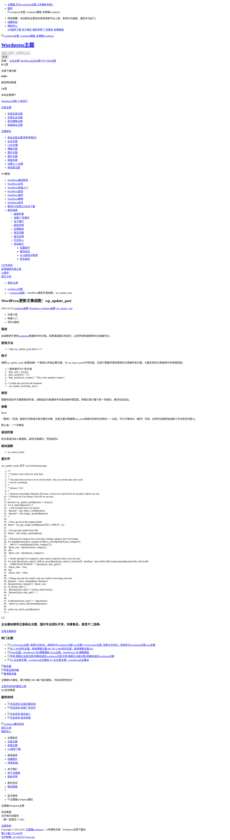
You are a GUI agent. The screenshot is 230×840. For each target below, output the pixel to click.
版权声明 (38, 29)
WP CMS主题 (48, 60)
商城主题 (13, 160)
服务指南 (13, 210)
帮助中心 (13, 26)
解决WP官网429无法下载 (21, 206)
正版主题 (6, 107)
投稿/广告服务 (21, 217)
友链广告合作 (28, 707)
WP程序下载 (14, 29)
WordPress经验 (15, 191)
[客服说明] (12, 724)
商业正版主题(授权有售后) (22, 137)
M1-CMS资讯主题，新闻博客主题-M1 (72, 648)
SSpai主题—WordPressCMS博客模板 (69, 652)
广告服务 (48, 29)
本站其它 (19, 244)
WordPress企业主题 (30, 60)
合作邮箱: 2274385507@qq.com (18, 837)
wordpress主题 (15, 289)
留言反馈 (19, 236)
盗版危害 (19, 214)
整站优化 (25, 251)
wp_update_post (64, 308)
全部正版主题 (15, 113)
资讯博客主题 (15, 121)
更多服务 (25, 259)
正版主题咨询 (28, 704)
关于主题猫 (14, 773)
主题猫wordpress (34, 829)
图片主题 (13, 156)
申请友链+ (13, 763)
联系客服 (13, 786)
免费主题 (13, 745)
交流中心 (19, 240)
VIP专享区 (7, 265)
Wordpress (34, 308)
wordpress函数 (17, 293)
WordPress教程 (15, 199)
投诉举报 (25, 717)
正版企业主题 (15, 117)
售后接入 (25, 714)
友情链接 (59, 29)
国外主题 (13, 152)
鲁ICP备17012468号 (12, 833)
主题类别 (6, 131)
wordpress (24, 336)
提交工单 (6, 276)
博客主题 (13, 148)
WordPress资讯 (15, 202)
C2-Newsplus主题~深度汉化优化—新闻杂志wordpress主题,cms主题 (119, 645)
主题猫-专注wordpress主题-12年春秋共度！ (31, 4)
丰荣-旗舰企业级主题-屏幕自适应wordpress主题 (88, 656)
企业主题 (14, 60)
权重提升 (25, 247)
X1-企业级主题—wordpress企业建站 (69, 660)
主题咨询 (6, 825)
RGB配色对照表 (29, 255)
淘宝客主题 (14, 167)
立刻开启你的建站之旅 (13, 686)
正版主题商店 (8, 631)
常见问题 (19, 232)
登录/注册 (13, 283)
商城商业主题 (15, 125)
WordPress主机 (15, 184)
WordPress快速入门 (18, 187)
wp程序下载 (14, 749)
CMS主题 (13, 145)
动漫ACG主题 (15, 164)
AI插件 (5, 272)
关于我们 (27, 29)
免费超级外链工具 (11, 269)
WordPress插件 (15, 195)
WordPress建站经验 (18, 180)
